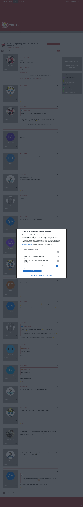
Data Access (41, 275)
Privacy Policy (49, 275)
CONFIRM (32, 270)
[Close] (64, 231)
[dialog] (41, 253)
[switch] (57, 252)
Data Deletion (34, 275)
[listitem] (41, 249)
